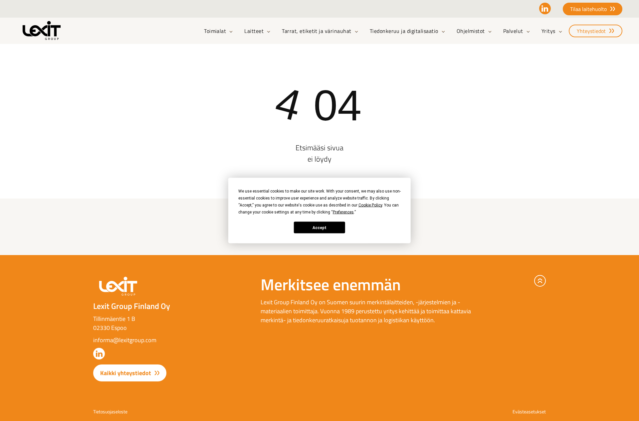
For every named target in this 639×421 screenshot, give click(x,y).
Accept (319, 227)
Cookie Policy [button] (370, 205)
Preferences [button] (343, 212)
